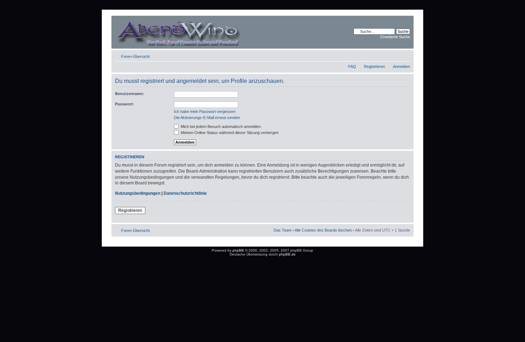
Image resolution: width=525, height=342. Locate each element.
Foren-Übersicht (135, 56)
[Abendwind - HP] (188, 32)
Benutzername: (129, 93)
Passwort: (124, 104)
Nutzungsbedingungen (137, 193)
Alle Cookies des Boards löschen (323, 230)
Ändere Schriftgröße (405, 55)
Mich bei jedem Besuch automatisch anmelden (220, 126)
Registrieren (374, 66)
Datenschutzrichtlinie (185, 193)
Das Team (282, 230)
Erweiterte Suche (395, 37)
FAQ (352, 66)
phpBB (238, 250)
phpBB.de (287, 254)
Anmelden (401, 66)
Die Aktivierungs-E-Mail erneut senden (207, 117)
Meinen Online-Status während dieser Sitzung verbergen (229, 132)
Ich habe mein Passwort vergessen (204, 111)
